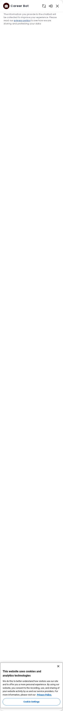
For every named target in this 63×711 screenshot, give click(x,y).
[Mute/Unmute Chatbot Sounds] (50, 5)
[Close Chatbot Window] (57, 5)
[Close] (58, 666)
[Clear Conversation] (44, 5)
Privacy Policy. (44, 694)
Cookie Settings (31, 701)
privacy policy (22, 20)
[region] (31, 354)
